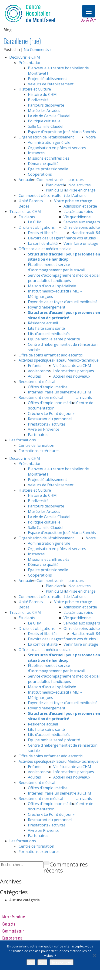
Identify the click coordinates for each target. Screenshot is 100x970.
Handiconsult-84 (85, 232)
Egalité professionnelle (48, 168)
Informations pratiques (73, 370)
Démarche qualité (43, 163)
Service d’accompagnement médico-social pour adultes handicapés (64, 278)
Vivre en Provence (43, 429)
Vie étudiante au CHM (72, 365)
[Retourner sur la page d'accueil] (30, 13)
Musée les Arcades (44, 110)
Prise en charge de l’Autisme (81, 193)
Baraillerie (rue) (22, 41)
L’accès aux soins (78, 211)
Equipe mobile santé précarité (54, 339)
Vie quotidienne (77, 216)
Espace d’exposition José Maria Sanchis (62, 131)
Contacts (8, 924)
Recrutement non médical (41, 397)
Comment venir (50, 179)
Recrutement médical (37, 381)
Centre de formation (36, 445)
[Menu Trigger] (88, 11)
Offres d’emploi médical (48, 386)
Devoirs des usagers (45, 238)
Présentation (30, 62)
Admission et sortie (80, 206)
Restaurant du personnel (50, 418)
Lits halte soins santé (46, 328)
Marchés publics (14, 917)
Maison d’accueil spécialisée (52, 286)
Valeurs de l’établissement (50, 84)
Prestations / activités (47, 424)
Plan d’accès (56, 185)
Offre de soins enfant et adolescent (49, 355)
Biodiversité (38, 99)
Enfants (34, 365)
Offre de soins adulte (81, 227)
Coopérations (40, 174)
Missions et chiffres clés (48, 158)
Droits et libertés (42, 232)
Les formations (22, 440)
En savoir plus (61, 962)
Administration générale (49, 142)
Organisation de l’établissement (46, 137)
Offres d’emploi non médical (52, 402)
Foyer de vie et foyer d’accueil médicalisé (62, 301)
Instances (36, 152)
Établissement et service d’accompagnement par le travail (56, 267)
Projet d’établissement (47, 78)
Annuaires (28, 179)
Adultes (34, 376)
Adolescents (38, 370)
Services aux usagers (81, 222)
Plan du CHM (57, 190)
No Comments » (38, 49)
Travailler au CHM (25, 211)
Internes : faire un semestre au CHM (59, 392)
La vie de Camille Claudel (49, 115)
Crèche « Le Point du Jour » (51, 413)
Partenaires (38, 434)
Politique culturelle (44, 121)
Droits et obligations (37, 227)
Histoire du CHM (42, 94)
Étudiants (27, 216)
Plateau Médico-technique (76, 360)
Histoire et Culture (35, 89)
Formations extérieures (39, 450)
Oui (30, 962)
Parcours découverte (46, 105)
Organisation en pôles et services (57, 147)
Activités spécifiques (36, 360)
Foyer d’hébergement (46, 307)
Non (42, 962)
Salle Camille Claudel (45, 126)
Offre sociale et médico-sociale (45, 248)
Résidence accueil (43, 323)
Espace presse (12, 938)
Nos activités (79, 185)
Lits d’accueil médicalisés (49, 333)
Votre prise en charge (73, 200)
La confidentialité (43, 243)
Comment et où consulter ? (42, 195)
